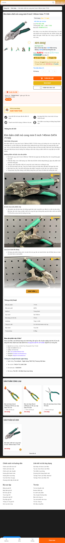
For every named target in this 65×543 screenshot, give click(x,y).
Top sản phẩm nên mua (39, 499)
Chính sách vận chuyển (9, 471)
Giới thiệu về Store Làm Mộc (41, 466)
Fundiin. (56, 64)
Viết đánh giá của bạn (40, 21)
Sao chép (8, 99)
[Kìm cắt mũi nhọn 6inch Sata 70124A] (52, 394)
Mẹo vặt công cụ (38, 497)
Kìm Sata (13, 8)
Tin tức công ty (37, 501)
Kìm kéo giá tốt (7, 492)
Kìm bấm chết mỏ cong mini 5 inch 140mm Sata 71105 (12, 443)
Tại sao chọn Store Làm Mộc (41, 469)
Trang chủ (6, 8)
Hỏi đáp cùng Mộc (38, 504)
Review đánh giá (37, 490)
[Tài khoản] (62, 2)
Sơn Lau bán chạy (8, 504)
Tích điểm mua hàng (39, 471)
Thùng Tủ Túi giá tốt (8, 501)
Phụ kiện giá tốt (7, 499)
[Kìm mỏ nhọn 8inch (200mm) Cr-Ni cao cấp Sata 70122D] (12, 394)
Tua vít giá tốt (6, 495)
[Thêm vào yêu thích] (29, 42)
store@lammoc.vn (16, 348)
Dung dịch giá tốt (7, 497)
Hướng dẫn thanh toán (9, 473)
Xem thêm (31, 291)
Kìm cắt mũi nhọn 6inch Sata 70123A (32, 405)
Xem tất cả (32, 453)
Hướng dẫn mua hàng (9, 475)
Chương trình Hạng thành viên (41, 473)
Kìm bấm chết (40, 23)
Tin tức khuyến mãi (38, 488)
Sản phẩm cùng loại (12, 381)
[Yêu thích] (58, 2)
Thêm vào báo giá (49, 87)
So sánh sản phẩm (38, 492)
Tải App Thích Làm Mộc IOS (41, 478)
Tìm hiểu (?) (45, 55)
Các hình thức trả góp (9, 478)
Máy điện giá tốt (7, 490)
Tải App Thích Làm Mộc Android (42, 475)
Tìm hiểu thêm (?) (38, 68)
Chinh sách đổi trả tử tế (9, 466)
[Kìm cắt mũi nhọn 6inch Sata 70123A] (32, 394)
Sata (42, 25)
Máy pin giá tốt (7, 488)
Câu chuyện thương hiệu (40, 495)
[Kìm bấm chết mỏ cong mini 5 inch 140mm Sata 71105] (12, 433)
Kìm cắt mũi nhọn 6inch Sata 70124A (52, 405)
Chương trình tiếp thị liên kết (10, 480)
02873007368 (16, 111)
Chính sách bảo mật (8, 469)
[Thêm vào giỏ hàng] (20, 413)
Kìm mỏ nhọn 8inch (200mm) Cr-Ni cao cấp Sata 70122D (11, 405)
